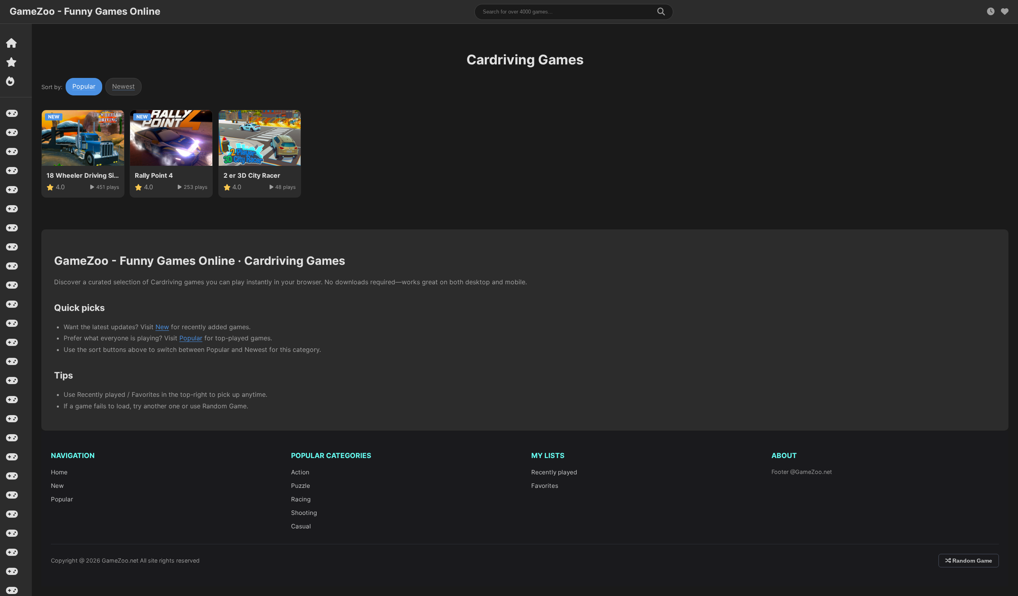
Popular (83, 86)
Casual (301, 526)
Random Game (971, 560)
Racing (301, 499)
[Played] (991, 12)
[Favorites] (1004, 12)
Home (59, 472)
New (162, 327)
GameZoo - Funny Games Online (85, 11)
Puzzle (300, 485)
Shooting (304, 512)
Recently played (554, 472)
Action (300, 472)
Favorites (544, 485)
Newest (123, 86)
